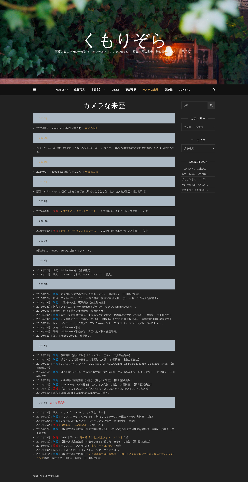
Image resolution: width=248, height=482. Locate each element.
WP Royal (54, 475)
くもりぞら (124, 39)
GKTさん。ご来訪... (193, 168)
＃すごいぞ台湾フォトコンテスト (80, 211)
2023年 (43, 181)
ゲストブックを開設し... (194, 190)
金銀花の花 (91, 171)
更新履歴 (131, 89)
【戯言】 (96, 89)
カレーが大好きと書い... (194, 184)
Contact (185, 89)
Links (115, 89)
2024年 (43, 161)
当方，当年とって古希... (194, 174)
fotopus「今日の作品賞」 (75, 424)
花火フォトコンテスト (103, 445)
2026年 (43, 118)
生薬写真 (79, 89)
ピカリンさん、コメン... (194, 179)
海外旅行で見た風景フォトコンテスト (101, 437)
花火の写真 (91, 128)
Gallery (62, 89)
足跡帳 (169, 89)
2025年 (43, 137)
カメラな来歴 (150, 89)
